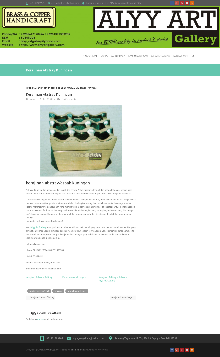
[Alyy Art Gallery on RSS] (192, 3)
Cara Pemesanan (160, 55)
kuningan (59, 291)
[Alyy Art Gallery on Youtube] (187, 3)
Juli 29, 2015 (49, 99)
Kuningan (61, 88)
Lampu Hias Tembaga (113, 55)
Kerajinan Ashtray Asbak (40, 88)
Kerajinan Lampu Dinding (40, 297)
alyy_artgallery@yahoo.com (65, 3)
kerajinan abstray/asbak (39, 291)
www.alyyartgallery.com (82, 88)
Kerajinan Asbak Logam (74, 277)
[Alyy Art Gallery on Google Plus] (177, 3)
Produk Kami (90, 55)
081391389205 (37, 3)
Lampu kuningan (138, 55)
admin (33, 99)
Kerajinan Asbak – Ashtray (39, 277)
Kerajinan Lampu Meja (123, 297)
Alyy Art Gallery (38, 227)
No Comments (69, 99)
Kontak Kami (180, 55)
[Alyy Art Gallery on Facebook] (172, 3)
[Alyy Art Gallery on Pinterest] (182, 3)
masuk (40, 319)
